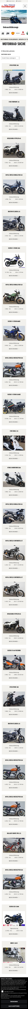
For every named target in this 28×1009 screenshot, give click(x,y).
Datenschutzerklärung (20, 984)
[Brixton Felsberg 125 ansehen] (14, 223)
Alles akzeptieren (14, 1006)
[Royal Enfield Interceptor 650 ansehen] (14, 369)
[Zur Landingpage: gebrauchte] (8, 33)
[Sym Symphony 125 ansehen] (14, 113)
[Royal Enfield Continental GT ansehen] (14, 552)
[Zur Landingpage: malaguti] (23, 33)
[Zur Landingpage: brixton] (18, 33)
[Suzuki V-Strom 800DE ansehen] (14, 333)
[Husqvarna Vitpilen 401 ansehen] (14, 150)
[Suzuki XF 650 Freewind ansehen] (14, 662)
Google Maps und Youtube (9, 991)
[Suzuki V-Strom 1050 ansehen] (14, 260)
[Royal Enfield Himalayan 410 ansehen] (14, 187)
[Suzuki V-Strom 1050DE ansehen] (14, 406)
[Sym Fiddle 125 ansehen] (14, 443)
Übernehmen (14, 1001)
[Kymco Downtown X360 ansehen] (14, 479)
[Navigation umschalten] (25, 6)
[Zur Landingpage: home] (3, 33)
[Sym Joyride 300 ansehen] (14, 77)
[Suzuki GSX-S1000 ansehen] (14, 918)
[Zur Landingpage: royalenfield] (13, 33)
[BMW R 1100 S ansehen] (14, 955)
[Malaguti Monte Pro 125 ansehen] (14, 845)
